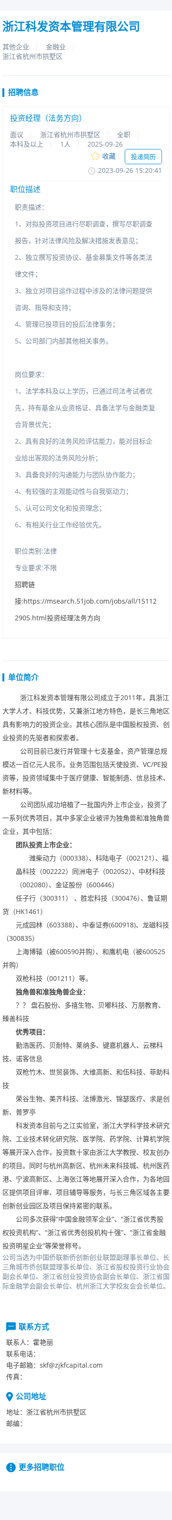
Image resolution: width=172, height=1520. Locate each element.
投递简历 (143, 156)
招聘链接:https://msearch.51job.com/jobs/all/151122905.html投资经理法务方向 (86, 601)
